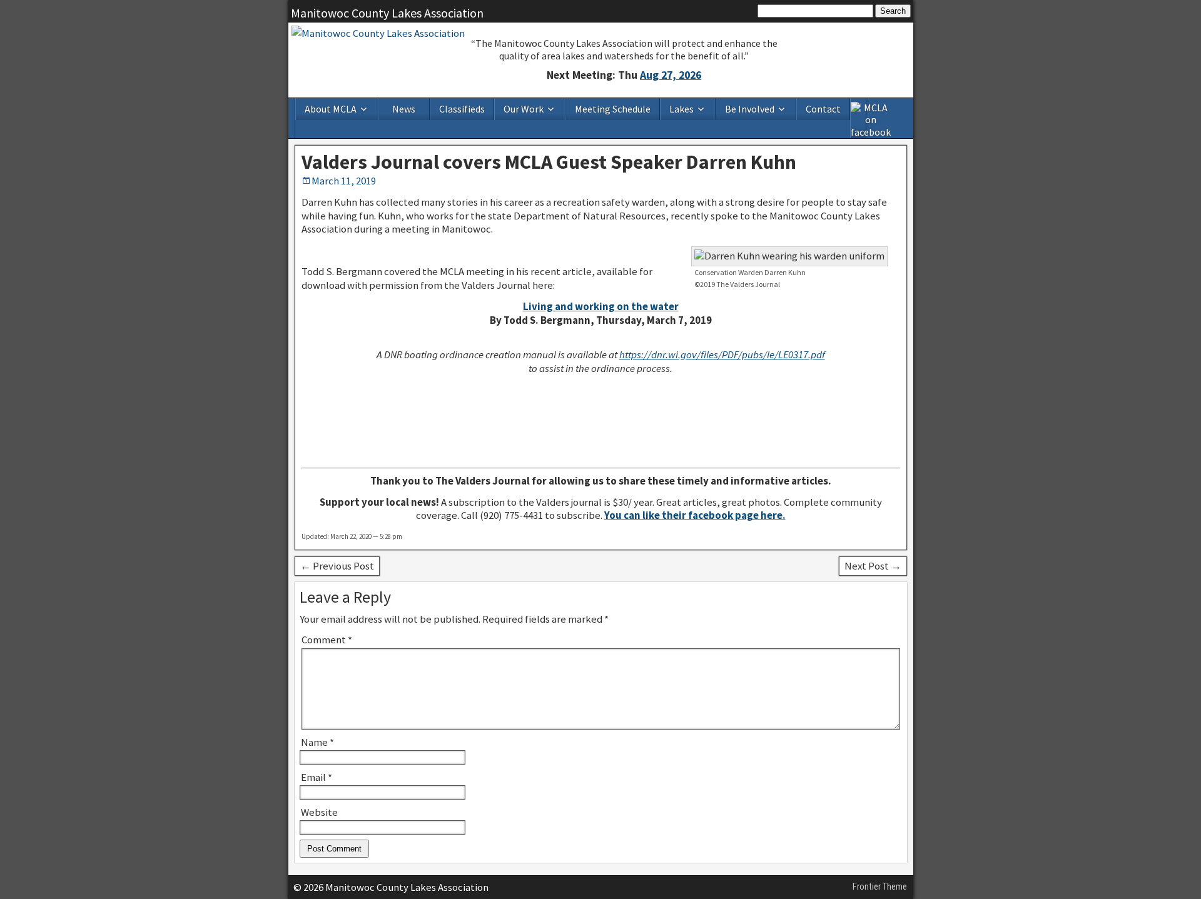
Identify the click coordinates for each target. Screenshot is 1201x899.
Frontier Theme (880, 886)
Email (316, 777)
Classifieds (462, 109)
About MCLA (331, 109)
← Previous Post (337, 566)
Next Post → (872, 566)
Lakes (681, 109)
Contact (823, 109)
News (403, 109)
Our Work (524, 109)
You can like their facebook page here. (695, 515)
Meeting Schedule (613, 109)
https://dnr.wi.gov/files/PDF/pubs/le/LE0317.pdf (722, 354)
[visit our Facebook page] (859, 118)
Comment (327, 639)
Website (319, 812)
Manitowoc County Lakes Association (387, 13)
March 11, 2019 (344, 181)
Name (317, 742)
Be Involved (749, 109)
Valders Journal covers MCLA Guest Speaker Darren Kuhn (549, 161)
